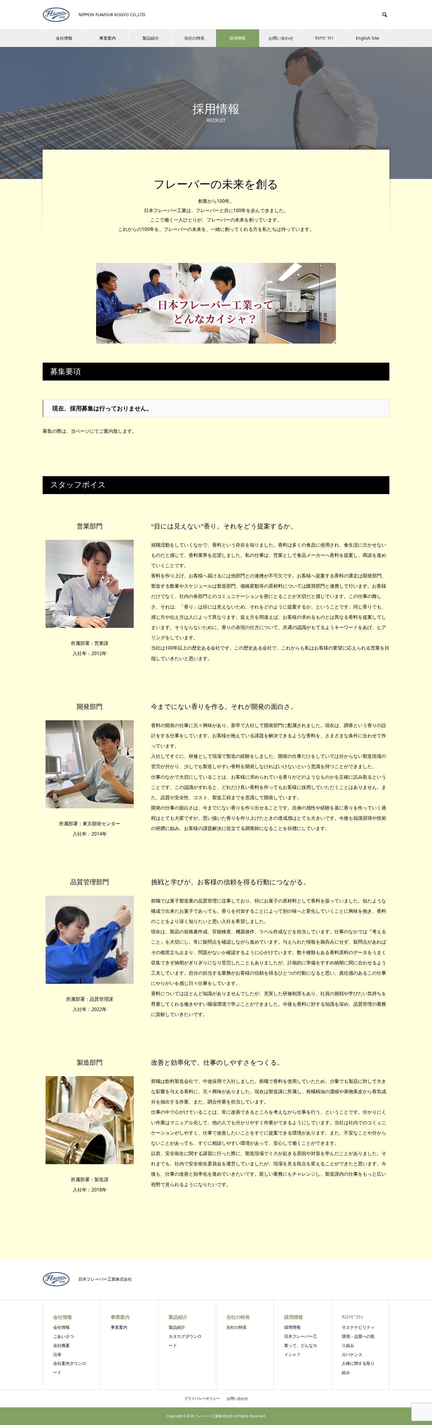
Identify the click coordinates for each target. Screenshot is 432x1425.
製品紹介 (151, 38)
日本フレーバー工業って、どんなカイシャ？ (300, 1345)
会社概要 (61, 1345)
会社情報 (64, 38)
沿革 (57, 1354)
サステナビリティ (358, 1327)
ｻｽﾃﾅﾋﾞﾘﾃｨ (324, 38)
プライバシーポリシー (202, 1398)
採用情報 (237, 38)
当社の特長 (194, 38)
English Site (367, 38)
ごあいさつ (63, 1336)
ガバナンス (352, 1354)
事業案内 (107, 38)
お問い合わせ (281, 38)
